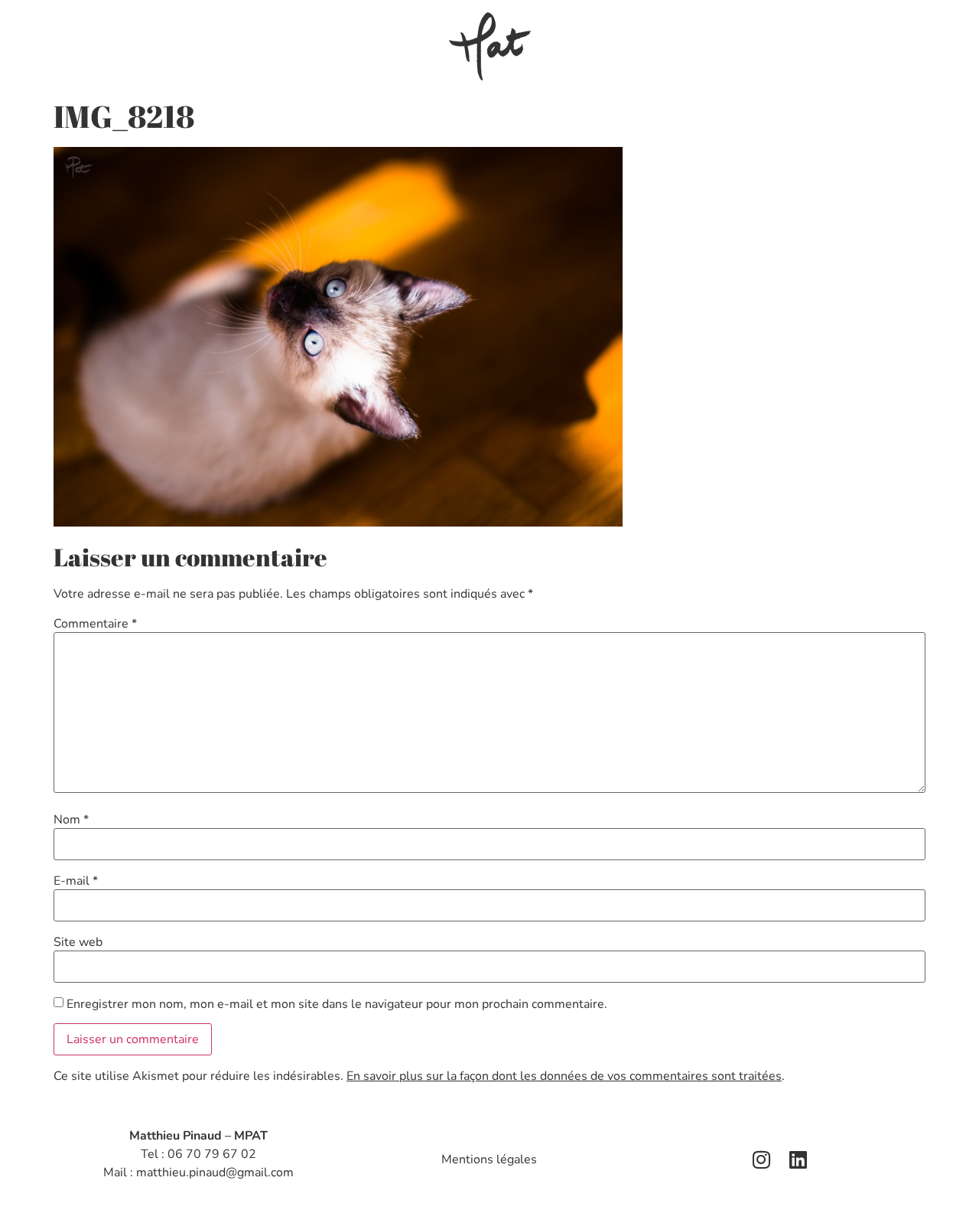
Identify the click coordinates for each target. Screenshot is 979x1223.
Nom (71, 820)
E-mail (76, 881)
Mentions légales (489, 1159)
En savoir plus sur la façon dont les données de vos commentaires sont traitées (564, 1076)
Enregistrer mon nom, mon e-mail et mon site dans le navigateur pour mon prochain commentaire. (337, 1004)
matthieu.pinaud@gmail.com (215, 1172)
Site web (78, 942)
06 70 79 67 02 (212, 1154)
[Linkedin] (798, 1159)
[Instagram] (762, 1159)
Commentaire (95, 624)
